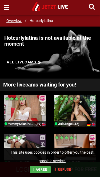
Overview (14, 21)
